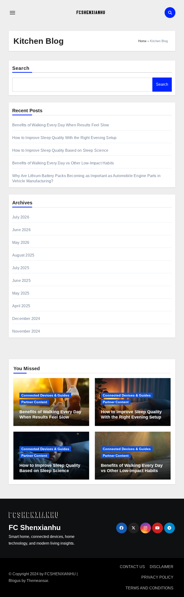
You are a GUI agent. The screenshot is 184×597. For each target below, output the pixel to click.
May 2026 (20, 242)
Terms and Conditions (149, 588)
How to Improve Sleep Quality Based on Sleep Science (60, 150)
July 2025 (20, 268)
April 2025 (21, 306)
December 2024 (26, 319)
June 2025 (21, 281)
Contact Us (132, 567)
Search (21, 68)
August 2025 (23, 255)
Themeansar (37, 581)
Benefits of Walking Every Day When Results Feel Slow (60, 125)
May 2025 (20, 293)
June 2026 (21, 230)
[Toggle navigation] (12, 13)
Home (142, 41)
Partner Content (34, 402)
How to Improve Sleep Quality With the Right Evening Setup (64, 138)
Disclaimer (161, 567)
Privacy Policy (157, 577)
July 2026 (20, 217)
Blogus (15, 581)
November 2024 (26, 331)
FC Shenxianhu (35, 527)
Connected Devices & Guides (45, 395)
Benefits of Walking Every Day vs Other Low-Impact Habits (63, 163)
